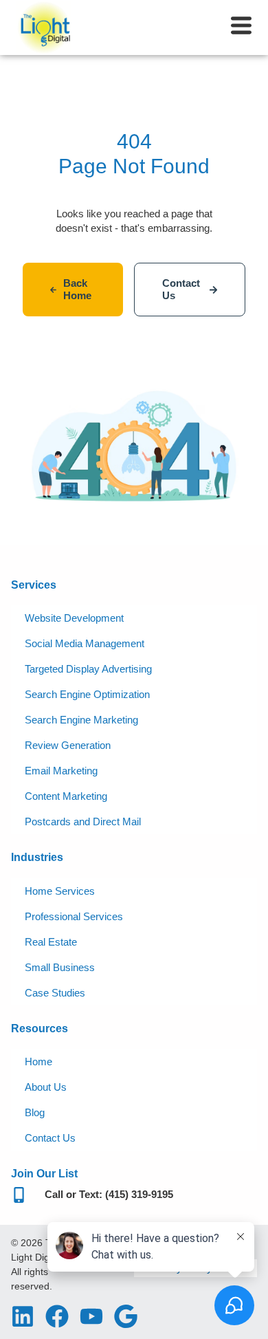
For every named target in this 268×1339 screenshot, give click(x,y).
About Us (46, 1087)
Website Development (74, 618)
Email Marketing (61, 770)
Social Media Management (84, 643)
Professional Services (74, 916)
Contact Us (50, 1138)
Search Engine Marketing (81, 720)
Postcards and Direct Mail (83, 821)
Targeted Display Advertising (88, 669)
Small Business (60, 967)
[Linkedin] (22, 1316)
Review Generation (68, 745)
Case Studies (55, 993)
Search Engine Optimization (87, 694)
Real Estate (51, 942)
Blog (35, 1112)
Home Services (60, 891)
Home (38, 1061)
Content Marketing (66, 796)
